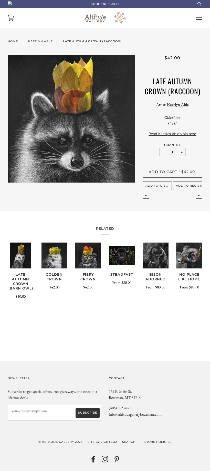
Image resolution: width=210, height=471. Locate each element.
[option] (71, 119)
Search (129, 442)
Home (13, 41)
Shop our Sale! (105, 4)
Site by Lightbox (102, 442)
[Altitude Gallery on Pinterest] (116, 461)
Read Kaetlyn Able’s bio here (172, 134)
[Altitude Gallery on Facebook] (93, 461)
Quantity (172, 145)
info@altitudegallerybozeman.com (135, 414)
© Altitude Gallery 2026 (60, 442)
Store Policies (158, 442)
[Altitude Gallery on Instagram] (105, 461)
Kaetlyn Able (40, 41)
